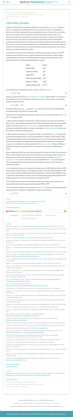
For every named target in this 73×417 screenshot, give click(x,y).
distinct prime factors (32, 126)
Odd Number (22, 201)
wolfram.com (13, 406)
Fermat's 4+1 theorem (38, 97)
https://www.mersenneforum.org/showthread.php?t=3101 (22, 316)
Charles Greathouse (31, 203)
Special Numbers (19, 12)
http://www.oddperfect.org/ (40, 328)
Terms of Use (57, 403)
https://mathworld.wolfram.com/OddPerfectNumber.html (33, 375)
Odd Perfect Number (12, 367)
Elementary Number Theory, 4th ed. (23, 238)
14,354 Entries (16, 403)
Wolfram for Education (23, 406)
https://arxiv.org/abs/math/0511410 (16, 360)
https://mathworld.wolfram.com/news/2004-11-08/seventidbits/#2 (25, 332)
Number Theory (10, 12)
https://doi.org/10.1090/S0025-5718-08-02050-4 (26, 256)
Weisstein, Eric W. (11, 373)
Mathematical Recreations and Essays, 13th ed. (38, 226)
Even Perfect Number (12, 201)
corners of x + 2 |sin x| (50, 215)
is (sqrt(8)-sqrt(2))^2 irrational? (29, 218)
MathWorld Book (50, 400)
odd (28, 134)
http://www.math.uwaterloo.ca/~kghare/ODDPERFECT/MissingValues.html (27, 286)
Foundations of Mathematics (13, 14)
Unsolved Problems (38, 14)
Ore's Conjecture (31, 201)
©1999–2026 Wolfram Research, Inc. (44, 403)
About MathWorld (22, 400)
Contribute (42, 400)
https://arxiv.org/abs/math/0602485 (16, 320)
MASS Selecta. (42, 354)
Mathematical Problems (27, 14)
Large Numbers (24, 16)
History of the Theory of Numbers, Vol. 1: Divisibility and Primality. (31, 252)
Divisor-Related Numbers (30, 12)
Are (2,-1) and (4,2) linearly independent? (32, 215)
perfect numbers (53, 27)
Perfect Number (41, 201)
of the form (48, 90)
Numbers (17, 16)
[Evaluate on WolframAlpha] (65, 211)
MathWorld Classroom (33, 400)
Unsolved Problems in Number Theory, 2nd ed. (38, 259)
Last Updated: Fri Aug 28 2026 (28, 403)
